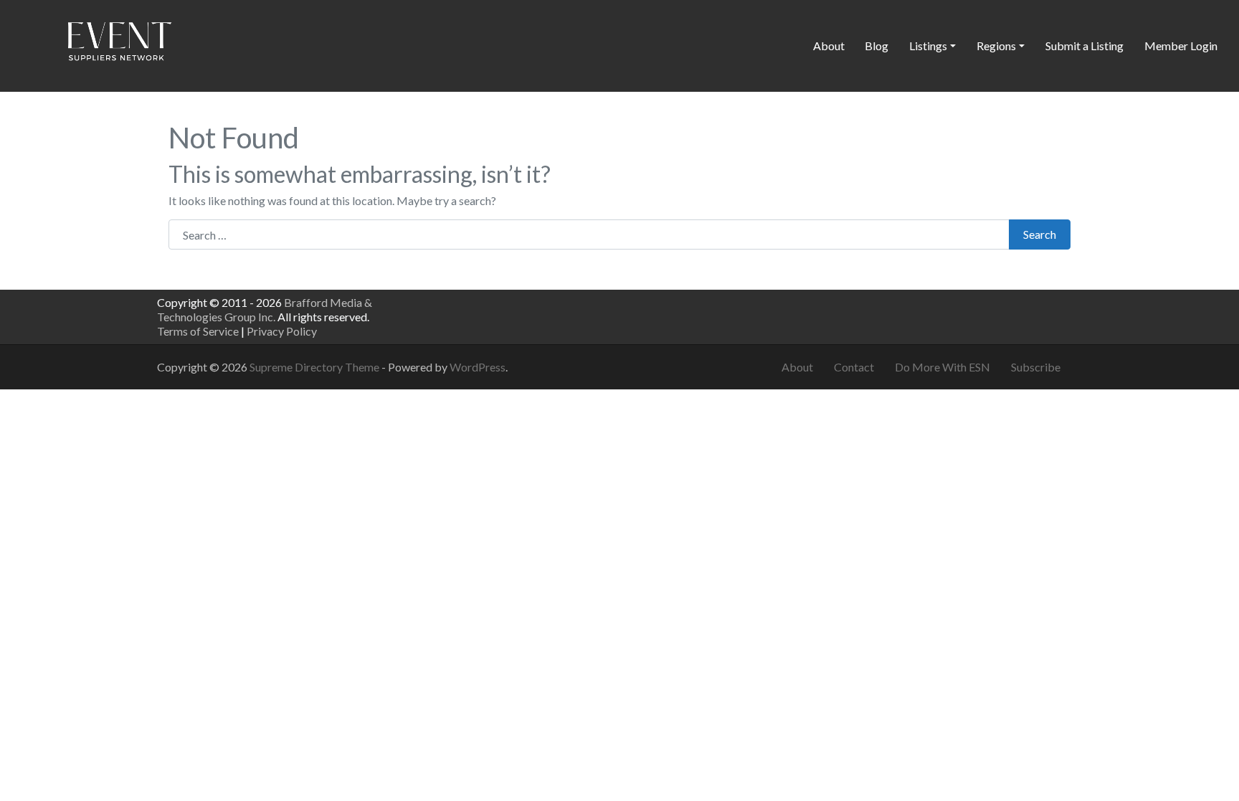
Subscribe (1035, 367)
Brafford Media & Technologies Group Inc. (264, 309)
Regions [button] (996, 45)
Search (1039, 234)
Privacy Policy (282, 331)
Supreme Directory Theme (315, 367)
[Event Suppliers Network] (119, 43)
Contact (854, 367)
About (829, 45)
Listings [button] (928, 45)
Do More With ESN (942, 367)
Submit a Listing (1084, 45)
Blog (876, 45)
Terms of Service (198, 331)
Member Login (1180, 45)
